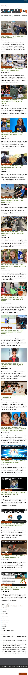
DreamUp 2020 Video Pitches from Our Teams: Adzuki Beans (13, 461)
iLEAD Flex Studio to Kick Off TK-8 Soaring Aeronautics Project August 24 (14, 641)
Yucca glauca (5, 613)
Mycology (4, 624)
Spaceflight (4, 626)
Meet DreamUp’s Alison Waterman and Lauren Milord (13, 37)
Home (2, 5)
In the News (4, 622)
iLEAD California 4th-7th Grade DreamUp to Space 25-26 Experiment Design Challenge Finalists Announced (14, 652)
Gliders (3, 618)
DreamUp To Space (6, 34)
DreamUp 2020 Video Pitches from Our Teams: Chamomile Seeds (13, 525)
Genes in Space (5, 616)
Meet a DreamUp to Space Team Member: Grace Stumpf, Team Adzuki (12, 332)
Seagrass (4, 611)
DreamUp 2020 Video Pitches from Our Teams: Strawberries (13, 556)
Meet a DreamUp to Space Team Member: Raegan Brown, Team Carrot (12, 365)
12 (15, 605)
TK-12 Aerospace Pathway (8, 630)
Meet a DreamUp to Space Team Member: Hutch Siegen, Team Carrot (12, 134)
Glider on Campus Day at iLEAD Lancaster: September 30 (14, 637)
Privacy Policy (24, 666)
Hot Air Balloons (5, 620)
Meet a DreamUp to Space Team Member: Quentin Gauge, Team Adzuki (12, 299)
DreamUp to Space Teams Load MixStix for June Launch (12, 69)
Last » (21, 605)
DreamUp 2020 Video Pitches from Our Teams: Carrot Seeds (13, 588)
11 (13, 605)
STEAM (3, 628)
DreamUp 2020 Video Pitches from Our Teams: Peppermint (13, 493)
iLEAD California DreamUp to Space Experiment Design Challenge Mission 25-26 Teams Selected (14, 644)
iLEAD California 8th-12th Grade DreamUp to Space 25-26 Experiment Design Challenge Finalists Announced (14, 648)
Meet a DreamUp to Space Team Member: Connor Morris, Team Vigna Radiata (12, 200)
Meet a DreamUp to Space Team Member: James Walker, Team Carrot (12, 167)
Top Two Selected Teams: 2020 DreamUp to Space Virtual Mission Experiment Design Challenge (13, 429)
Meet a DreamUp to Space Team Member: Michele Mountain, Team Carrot (13, 266)
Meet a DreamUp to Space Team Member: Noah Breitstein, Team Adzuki (12, 233)
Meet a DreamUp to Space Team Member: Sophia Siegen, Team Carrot (12, 101)
